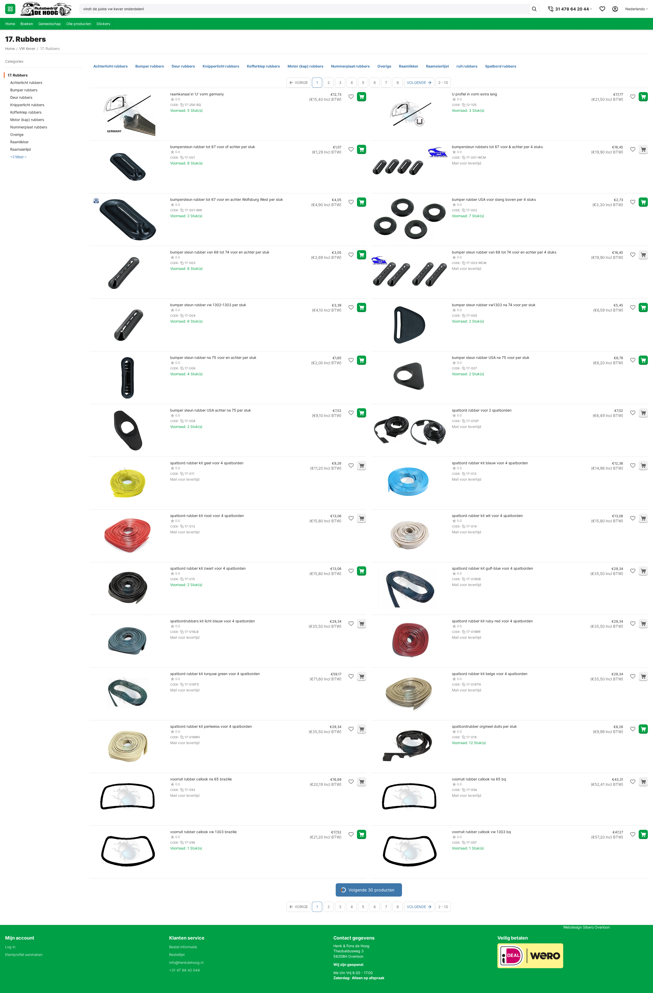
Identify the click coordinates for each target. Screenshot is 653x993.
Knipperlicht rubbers (27, 105)
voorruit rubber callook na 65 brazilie (201, 779)
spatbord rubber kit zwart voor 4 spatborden (208, 568)
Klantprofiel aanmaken (23, 954)
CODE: (174, 105)
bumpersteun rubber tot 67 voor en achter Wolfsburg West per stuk (226, 199)
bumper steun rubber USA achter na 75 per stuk (210, 410)
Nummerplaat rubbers (28, 127)
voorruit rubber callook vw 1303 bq (481, 832)
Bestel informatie (183, 947)
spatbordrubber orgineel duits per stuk (484, 726)
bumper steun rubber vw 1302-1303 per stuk (208, 305)
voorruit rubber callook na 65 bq (479, 779)
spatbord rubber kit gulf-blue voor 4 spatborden (492, 568)
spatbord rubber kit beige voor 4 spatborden (489, 673)
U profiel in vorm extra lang (474, 94)
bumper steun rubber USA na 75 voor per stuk (490, 357)
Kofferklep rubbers (25, 112)
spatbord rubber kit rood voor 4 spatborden (207, 515)
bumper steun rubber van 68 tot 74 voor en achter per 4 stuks (504, 252)
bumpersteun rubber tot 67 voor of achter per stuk (212, 147)
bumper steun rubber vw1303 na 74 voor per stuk (494, 305)
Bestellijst (177, 954)
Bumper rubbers (23, 90)
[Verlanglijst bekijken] (602, 9)
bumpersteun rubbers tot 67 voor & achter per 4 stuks (497, 147)
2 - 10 (443, 82)
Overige (17, 134)
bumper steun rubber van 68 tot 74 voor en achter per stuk (219, 252)
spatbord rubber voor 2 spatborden (481, 410)
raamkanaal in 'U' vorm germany (197, 94)
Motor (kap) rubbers (27, 119)
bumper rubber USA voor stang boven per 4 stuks (494, 199)
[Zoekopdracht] (534, 9)
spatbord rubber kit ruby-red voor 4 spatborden (492, 621)
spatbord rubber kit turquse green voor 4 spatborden (215, 673)
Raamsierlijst (20, 149)
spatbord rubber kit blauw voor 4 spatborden (490, 463)
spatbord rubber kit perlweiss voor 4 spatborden (211, 726)
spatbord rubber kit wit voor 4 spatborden (487, 515)
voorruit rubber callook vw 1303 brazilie (203, 832)
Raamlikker (19, 142)
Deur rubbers (21, 97)
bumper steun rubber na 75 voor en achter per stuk (213, 357)
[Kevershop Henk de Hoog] (46, 9)
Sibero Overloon (596, 927)
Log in (10, 947)
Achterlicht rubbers (26, 82)
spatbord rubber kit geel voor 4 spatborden (206, 463)
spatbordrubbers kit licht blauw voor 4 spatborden (212, 621)
